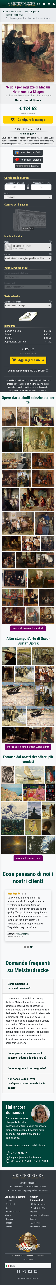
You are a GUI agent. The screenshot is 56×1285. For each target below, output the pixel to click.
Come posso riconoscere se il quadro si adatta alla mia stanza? (27, 1055)
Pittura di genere (31, 11)
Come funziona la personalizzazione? (19, 986)
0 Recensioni (34, 166)
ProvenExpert (23, 933)
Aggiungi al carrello (30, 360)
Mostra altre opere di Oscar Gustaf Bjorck (28, 746)
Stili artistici (16, 11)
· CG (6, 1208)
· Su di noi (9, 1226)
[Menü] (4, 4)
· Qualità (33, 1211)
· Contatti (8, 1200)
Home (5, 11)
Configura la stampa (30, 120)
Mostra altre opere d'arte (28, 858)
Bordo (6, 193)
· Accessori (35, 1223)
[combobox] (28, 197)
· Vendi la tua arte (37, 1208)
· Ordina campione (38, 1226)
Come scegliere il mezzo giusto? (27, 1068)
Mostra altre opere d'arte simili (28, 628)
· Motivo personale (38, 1204)
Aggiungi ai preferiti (30, 159)
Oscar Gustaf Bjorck (14, 15)
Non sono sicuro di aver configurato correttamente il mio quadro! (26, 1083)
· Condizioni (10, 1204)
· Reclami (8, 1223)
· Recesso (9, 1219)
